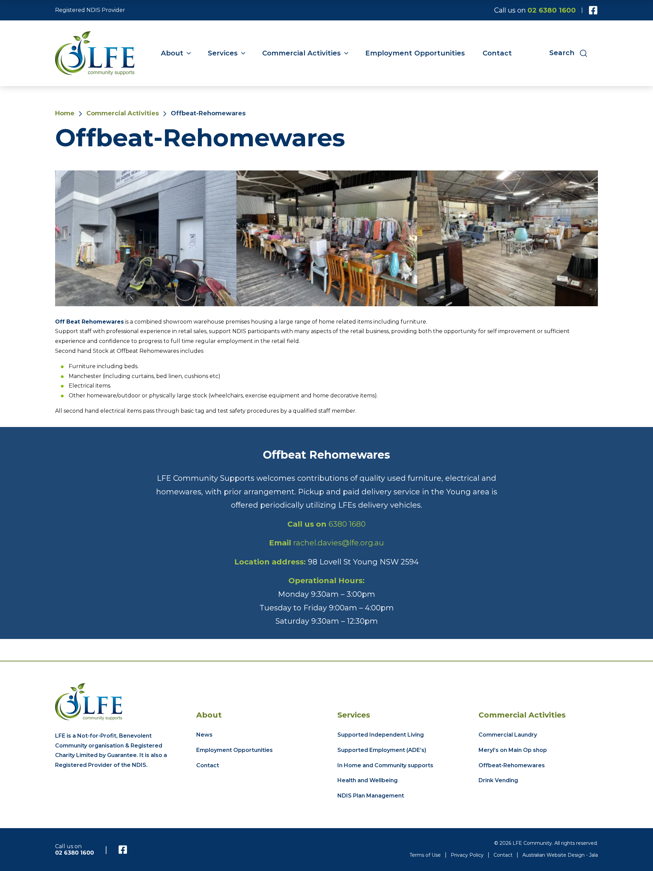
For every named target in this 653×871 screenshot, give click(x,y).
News (204, 735)
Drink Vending (498, 780)
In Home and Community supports (385, 765)
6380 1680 (347, 524)
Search (562, 53)
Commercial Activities (301, 53)
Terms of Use (425, 855)
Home (64, 113)
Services (223, 53)
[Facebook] (593, 10)
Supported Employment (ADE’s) (381, 750)
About (172, 53)
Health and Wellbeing (367, 780)
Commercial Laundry (508, 735)
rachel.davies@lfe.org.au (338, 542)
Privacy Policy (467, 855)
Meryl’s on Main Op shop (513, 750)
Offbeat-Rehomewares (512, 765)
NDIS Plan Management (370, 795)
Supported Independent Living (380, 735)
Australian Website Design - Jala (560, 855)
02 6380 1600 (552, 10)
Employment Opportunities (415, 53)
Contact (497, 53)
